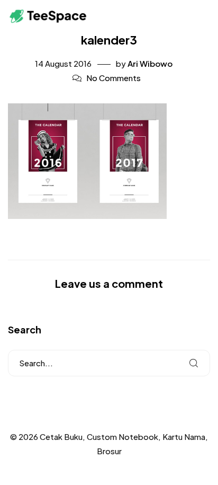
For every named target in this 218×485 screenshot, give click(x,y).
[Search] (194, 363)
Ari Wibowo (150, 63)
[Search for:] (109, 363)
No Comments (113, 78)
